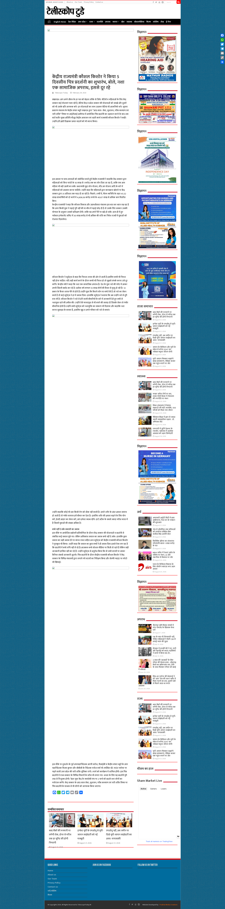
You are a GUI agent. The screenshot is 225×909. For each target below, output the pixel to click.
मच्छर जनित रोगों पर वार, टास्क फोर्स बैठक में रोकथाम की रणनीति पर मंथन (163, 396)
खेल (122, 22)
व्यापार (115, 22)
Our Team (78, 2)
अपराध (107, 22)
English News (60, 22)
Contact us (99, 2)
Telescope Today (61, 92)
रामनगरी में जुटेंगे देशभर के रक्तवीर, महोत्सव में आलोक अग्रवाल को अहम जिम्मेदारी (163, 431)
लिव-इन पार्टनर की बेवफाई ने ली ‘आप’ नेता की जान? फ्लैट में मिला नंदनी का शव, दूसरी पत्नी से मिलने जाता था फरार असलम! (157, 681)
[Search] (179, 2)
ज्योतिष (155, 22)
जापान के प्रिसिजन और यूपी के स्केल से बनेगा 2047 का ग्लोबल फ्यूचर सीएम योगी (164, 349)
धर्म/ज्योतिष (52, 891)
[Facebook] (153, 2)
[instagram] (162, 2)
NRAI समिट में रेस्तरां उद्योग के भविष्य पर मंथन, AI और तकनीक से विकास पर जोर (164, 555)
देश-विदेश (72, 22)
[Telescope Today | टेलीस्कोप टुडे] (65, 11)
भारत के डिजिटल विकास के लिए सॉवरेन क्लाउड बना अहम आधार (164, 566)
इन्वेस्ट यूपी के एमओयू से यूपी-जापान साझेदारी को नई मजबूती (90, 835)
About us (70, 2)
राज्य (91, 22)
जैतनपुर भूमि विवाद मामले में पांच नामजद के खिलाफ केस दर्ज (163, 627)
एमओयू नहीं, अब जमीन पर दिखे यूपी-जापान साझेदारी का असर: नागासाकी (119, 835)
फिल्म (148, 22)
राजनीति (100, 22)
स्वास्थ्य (129, 22)
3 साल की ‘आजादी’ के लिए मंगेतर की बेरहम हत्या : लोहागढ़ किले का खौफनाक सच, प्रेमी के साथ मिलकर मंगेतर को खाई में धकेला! (157, 664)
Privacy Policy (89, 2)
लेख (162, 22)
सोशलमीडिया (139, 22)
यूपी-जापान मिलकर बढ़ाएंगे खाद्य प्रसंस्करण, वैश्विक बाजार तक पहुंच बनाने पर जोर (164, 361)
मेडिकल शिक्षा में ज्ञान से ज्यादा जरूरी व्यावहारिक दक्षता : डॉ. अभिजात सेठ (164, 419)
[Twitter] (156, 2)
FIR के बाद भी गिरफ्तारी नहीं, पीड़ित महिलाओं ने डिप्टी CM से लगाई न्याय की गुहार (164, 639)
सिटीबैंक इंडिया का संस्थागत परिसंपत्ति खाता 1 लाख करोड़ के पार (163, 543)
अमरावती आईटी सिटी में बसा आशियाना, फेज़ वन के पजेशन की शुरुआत (164, 520)
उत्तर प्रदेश (82, 22)
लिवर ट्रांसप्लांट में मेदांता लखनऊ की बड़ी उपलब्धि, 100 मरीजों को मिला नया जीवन (164, 408)
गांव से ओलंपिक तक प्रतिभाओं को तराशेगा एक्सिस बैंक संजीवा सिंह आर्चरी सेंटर (164, 532)
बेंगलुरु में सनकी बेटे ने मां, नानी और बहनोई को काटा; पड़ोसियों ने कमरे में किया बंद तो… (164, 651)
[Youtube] (159, 2)
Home (49, 21)
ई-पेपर (168, 22)
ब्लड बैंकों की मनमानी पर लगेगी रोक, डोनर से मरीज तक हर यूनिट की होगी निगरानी (60, 837)
